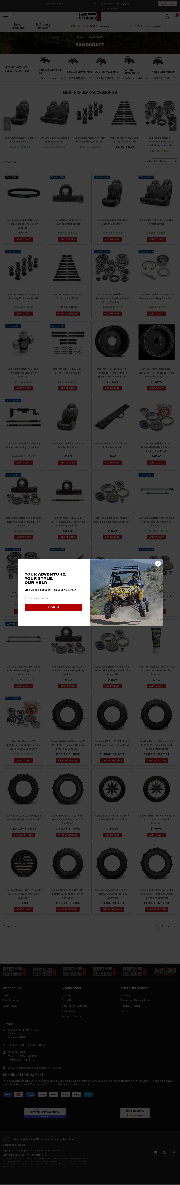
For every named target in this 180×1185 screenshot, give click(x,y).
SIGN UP (53, 607)
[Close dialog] (158, 564)
